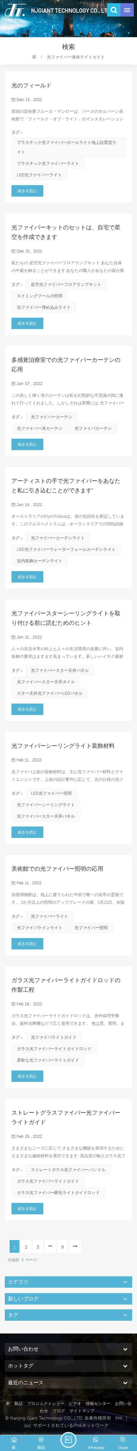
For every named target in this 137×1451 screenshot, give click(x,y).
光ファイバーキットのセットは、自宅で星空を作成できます (65, 232)
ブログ (59, 1410)
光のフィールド (31, 85)
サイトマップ (81, 1410)
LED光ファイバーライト (39, 174)
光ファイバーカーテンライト (58, 538)
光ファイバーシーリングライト (46, 804)
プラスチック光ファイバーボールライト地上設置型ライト (66, 147)
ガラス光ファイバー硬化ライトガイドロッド (58, 1192)
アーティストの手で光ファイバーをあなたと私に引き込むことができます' (65, 485)
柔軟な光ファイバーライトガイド (48, 1060)
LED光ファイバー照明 (51, 793)
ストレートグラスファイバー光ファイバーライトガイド (65, 1117)
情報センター (98, 1403)
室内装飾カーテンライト (39, 560)
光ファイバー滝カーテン (39, 428)
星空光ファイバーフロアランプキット (66, 284)
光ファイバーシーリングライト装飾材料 (63, 745)
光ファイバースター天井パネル (60, 670)
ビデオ (75, 1403)
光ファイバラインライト (39, 927)
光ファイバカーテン (93, 428)
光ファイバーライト (49, 916)
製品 (18, 1403)
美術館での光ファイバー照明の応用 (57, 868)
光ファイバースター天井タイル (46, 681)
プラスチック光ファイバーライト (48, 163)
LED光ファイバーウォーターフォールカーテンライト (66, 549)
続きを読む (27, 190)
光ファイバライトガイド (53, 1037)
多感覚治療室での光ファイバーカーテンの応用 (65, 364)
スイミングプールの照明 (39, 296)
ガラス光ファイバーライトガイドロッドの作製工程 (65, 985)
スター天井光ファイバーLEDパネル (50, 693)
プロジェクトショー (45, 1403)
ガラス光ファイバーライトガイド (48, 1181)
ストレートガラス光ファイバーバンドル (68, 1169)
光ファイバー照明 (91, 927)
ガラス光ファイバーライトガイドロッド (54, 1048)
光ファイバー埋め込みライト (44, 307)
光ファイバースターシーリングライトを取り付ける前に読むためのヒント (65, 618)
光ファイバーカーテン (51, 417)
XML (119, 1418)
